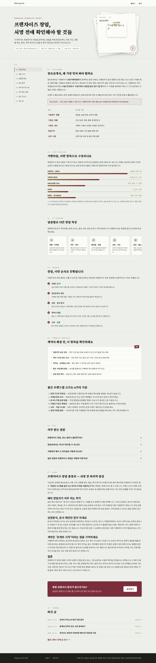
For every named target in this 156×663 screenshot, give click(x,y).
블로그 (133, 3)
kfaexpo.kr (19, 3)
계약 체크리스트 (22, 87)
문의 (140, 3)
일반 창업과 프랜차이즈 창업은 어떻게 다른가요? (68, 458)
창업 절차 (20, 83)
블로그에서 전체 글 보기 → (59, 639)
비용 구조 (20, 74)
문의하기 (130, 589)
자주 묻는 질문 (22, 92)
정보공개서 (21, 69)
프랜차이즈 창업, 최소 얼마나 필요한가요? (65, 437)
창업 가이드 (21, 96)
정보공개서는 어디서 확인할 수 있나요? (64, 444)
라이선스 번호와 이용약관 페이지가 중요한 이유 (78, 632)
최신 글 (19, 101)
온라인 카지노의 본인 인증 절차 (72, 619)
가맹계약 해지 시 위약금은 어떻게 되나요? (65, 451)
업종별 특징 (21, 78)
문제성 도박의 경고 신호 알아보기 (72, 626)
